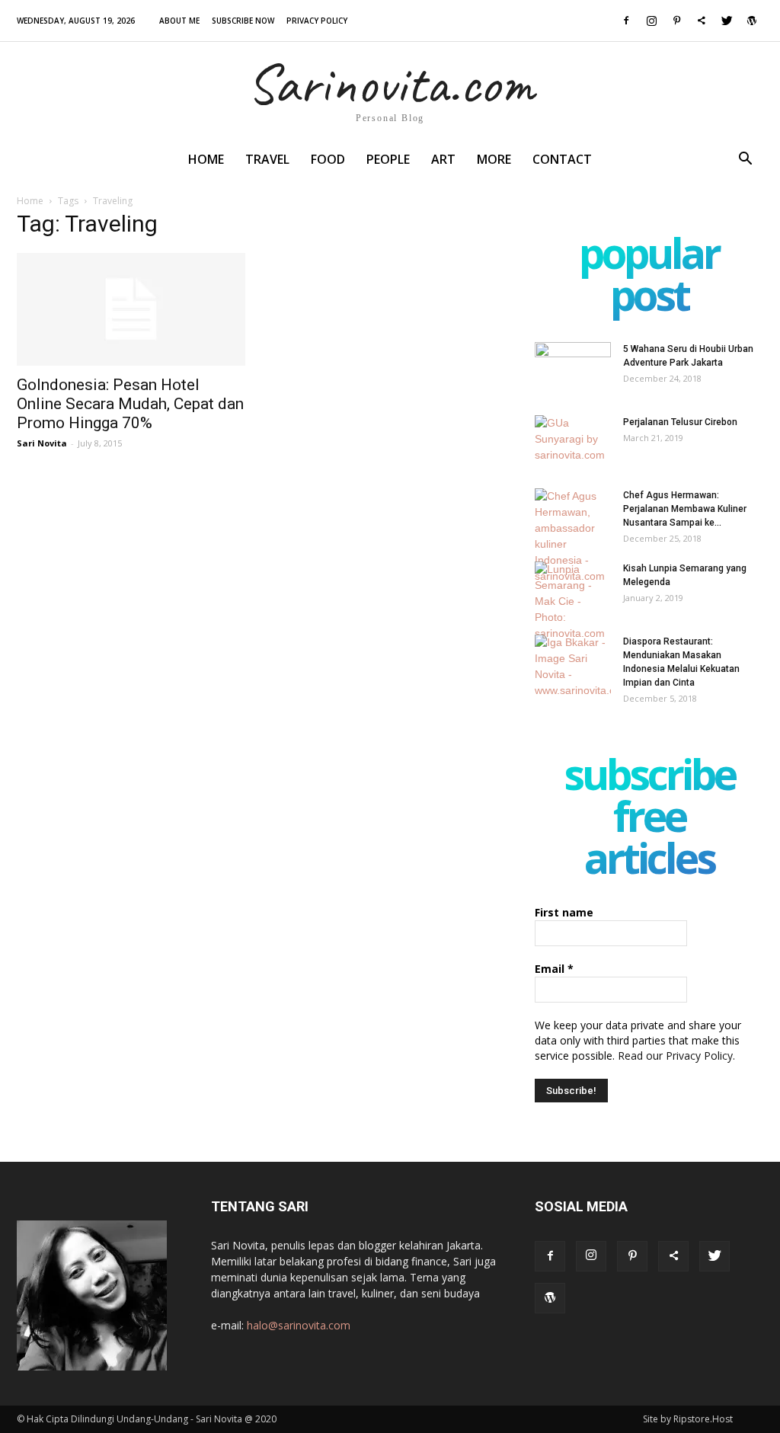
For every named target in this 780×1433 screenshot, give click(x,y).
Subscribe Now (243, 20)
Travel (267, 159)
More (494, 159)
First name (564, 912)
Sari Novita (42, 443)
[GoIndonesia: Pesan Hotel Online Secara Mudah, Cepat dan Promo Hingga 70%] (131, 309)
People (388, 159)
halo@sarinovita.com (298, 1325)
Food (328, 159)
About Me (179, 20)
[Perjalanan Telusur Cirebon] (573, 442)
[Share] (701, 20)
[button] (745, 160)
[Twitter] (726, 20)
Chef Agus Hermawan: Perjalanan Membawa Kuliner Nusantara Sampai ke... (684, 509)
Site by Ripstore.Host (688, 1418)
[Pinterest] (676, 20)
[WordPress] (751, 20)
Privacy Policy (316, 20)
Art (443, 159)
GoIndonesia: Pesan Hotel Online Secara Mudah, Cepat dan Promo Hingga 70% (130, 404)
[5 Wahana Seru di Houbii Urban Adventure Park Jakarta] (573, 368)
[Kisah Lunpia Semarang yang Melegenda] (573, 601)
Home (206, 159)
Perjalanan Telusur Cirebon (680, 422)
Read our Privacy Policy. (676, 1055)
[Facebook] (626, 20)
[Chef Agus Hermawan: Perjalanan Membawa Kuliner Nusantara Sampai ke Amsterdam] (573, 536)
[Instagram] (651, 20)
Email (554, 968)
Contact (562, 159)
